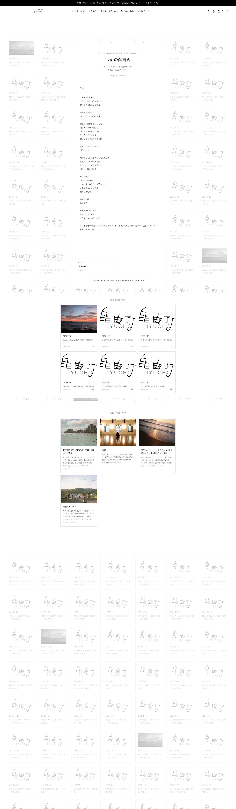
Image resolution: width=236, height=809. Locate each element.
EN (228, 11)
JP (222, 11)
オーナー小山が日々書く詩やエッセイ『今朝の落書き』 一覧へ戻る (118, 280)
